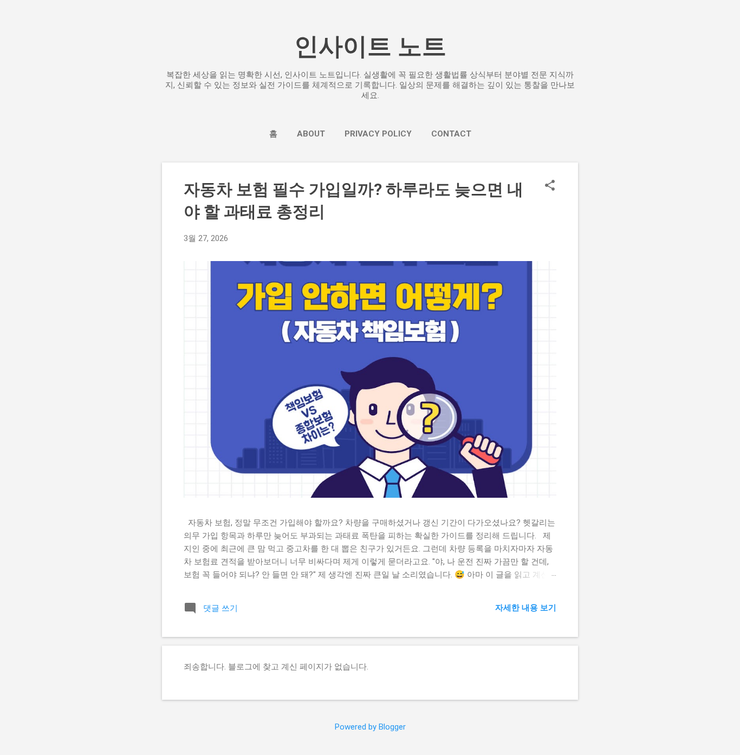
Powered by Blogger (370, 727)
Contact (451, 134)
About (311, 134)
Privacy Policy (378, 134)
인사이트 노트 (370, 46)
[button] (549, 186)
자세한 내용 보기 (525, 608)
